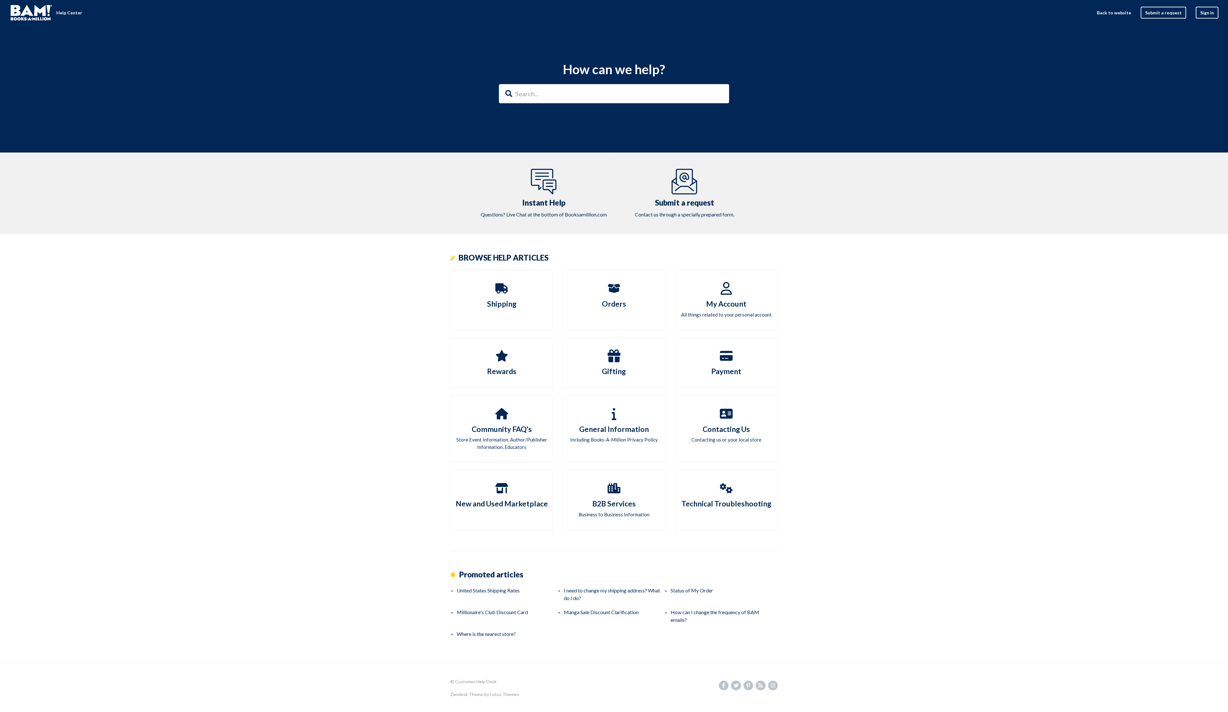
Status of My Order (692, 590)
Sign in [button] (1207, 12)
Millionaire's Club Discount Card (492, 612)
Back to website (1114, 12)
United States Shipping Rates (488, 590)
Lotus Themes (504, 694)
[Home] (31, 13)
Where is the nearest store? (486, 634)
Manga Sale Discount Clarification (601, 612)
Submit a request (1163, 12)
